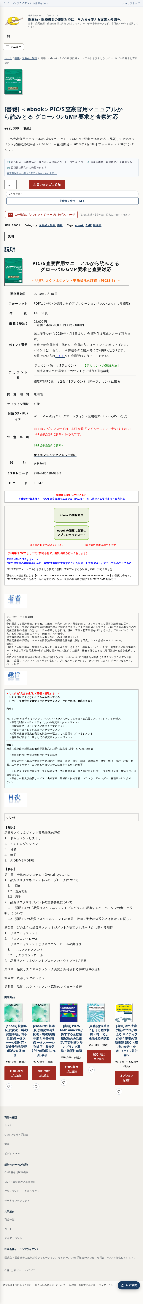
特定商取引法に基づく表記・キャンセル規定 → (32, 173)
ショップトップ (131, 3)
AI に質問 (131, 1285)
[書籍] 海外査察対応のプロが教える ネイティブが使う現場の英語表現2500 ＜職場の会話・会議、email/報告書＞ (126, 1040)
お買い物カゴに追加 (47, 184)
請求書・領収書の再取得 (82, 1285)
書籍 (17, 58)
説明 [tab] (11, 236)
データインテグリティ (17, 1200)
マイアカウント (13, 1238)
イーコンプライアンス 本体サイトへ (27, 3)
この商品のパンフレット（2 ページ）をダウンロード (42, 214)
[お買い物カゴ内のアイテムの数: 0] (8, 36)
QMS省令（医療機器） (17, 1172)
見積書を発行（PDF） (72, 200)
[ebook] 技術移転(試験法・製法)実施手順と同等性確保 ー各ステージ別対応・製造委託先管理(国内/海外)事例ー (16, 1040)
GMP (88, 225)
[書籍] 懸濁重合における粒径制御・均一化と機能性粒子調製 (99, 1032)
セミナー (9, 1125)
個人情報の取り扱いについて (50, 1285)
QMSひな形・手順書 (16, 1134)
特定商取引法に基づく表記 (17, 1285)
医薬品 (97, 225)
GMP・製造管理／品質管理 (20, 1181)
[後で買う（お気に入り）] (9, 1086)
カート (8, 1228)
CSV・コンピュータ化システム (22, 1191)
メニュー (16, 46)
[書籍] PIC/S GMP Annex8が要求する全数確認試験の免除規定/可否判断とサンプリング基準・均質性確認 (71, 1038)
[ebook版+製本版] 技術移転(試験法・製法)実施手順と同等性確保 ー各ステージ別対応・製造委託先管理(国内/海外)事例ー (44, 1040)
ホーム (8, 58)
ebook (79, 225)
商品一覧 (9, 1219)
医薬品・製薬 (29, 58)
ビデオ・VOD (12, 1153)
